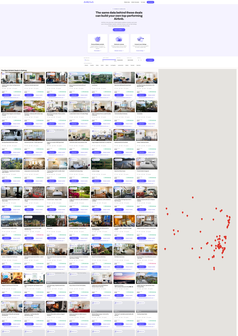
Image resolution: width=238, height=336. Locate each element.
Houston (92, 65)
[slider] (103, 59)
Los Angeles (113, 65)
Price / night (106, 57)
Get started (150, 2)
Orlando (86, 65)
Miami (107, 65)
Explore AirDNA (119, 29)
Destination (86, 57)
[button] (220, 236)
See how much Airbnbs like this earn (12, 97)
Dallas (97, 65)
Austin (102, 65)
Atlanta (127, 65)
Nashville (138, 65)
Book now (7, 95)
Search (150, 60)
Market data (127, 2)
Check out (129, 57)
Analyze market (16, 95)
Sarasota (132, 65)
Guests (139, 57)
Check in (118, 57)
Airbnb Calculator (135, 2)
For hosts (143, 2)
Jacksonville (120, 65)
